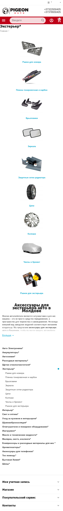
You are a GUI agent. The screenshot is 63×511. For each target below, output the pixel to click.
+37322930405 (52, 9)
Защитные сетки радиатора (31, 177)
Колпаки (32, 234)
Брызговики (32, 118)
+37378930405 (52, 12)
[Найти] (43, 20)
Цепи (31, 206)
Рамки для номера (31, 62)
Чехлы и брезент (32, 262)
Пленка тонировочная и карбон (31, 90)
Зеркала (32, 146)
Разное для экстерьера (31, 293)
